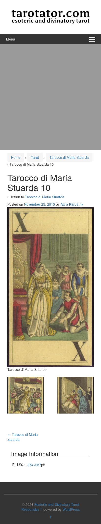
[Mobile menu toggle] (92, 39)
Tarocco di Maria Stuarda (69, 157)
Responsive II (31, 509)
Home (15, 157)
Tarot (35, 157)
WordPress (71, 509)
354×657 (34, 464)
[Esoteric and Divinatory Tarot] (50, 16)
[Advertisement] (50, 97)
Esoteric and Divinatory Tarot (56, 504)
